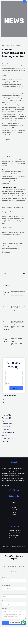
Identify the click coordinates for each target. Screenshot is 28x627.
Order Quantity (6, 585)
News (14, 514)
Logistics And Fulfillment (14, 530)
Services (14, 505)
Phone (4, 600)
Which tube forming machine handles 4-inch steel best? (17, 340)
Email (3, 593)
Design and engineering (14, 533)
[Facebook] (10, 490)
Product (14, 502)
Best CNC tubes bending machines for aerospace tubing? (17, 323)
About (14, 512)
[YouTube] (18, 490)
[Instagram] (14, 490)
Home (14, 500)
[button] (14, 397)
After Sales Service (14, 538)
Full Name (4, 577)
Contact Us (14, 509)
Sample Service (14, 535)
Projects (14, 507)
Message (4, 608)
